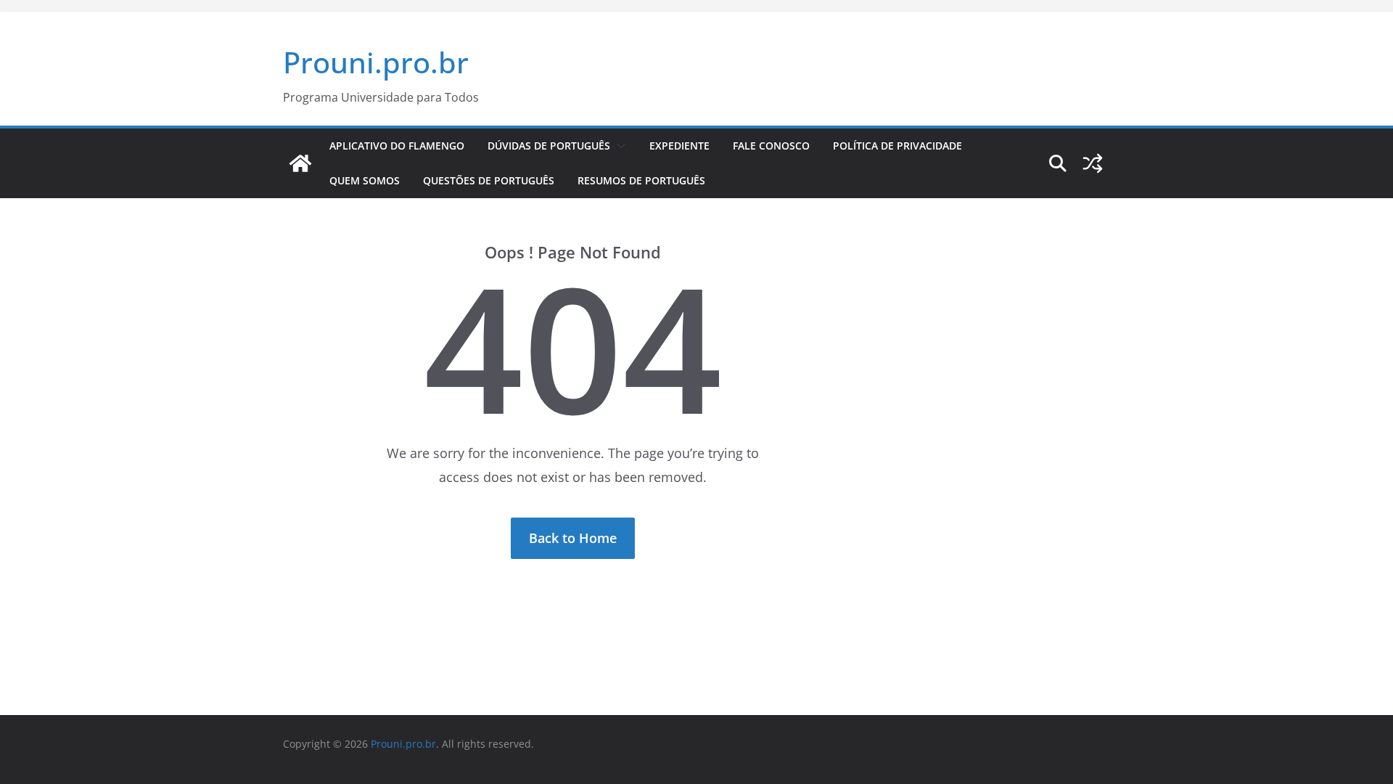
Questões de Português (488, 180)
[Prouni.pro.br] (300, 163)
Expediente (679, 145)
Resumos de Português (641, 180)
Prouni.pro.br (376, 62)
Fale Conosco (771, 145)
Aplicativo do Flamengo (396, 145)
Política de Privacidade (897, 145)
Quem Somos (364, 180)
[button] (618, 146)
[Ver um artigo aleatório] (1092, 163)
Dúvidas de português (549, 145)
